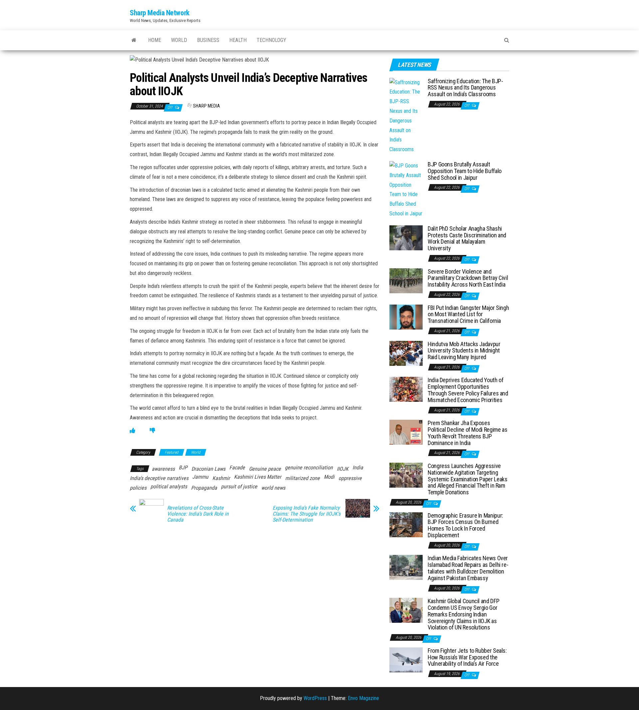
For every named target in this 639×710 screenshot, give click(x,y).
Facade (237, 467)
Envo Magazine (363, 698)
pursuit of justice (239, 486)
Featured (171, 452)
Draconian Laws (208, 469)
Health (238, 40)
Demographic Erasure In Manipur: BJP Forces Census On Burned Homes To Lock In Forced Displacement (465, 525)
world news (273, 488)
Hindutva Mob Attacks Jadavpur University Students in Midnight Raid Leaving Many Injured (464, 351)
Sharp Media (206, 106)
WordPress (315, 698)
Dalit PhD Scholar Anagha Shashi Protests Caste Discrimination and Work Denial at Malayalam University (467, 238)
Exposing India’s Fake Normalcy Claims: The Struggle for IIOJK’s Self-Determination (306, 514)
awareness (163, 469)
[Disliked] (152, 430)
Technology (271, 40)
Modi (329, 477)
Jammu (200, 477)
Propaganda (204, 488)
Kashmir (221, 478)
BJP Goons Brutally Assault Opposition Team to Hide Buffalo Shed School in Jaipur (465, 171)
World (179, 40)
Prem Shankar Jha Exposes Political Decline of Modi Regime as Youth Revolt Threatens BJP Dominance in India (467, 432)
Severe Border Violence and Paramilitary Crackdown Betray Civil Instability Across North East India (468, 278)
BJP (183, 467)
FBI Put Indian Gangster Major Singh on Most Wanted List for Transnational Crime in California (468, 314)
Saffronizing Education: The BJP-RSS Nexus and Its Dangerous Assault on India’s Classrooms (465, 88)
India (357, 467)
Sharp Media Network (159, 13)
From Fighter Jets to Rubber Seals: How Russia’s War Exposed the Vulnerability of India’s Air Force (467, 657)
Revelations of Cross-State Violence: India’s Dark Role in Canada (198, 514)
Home (154, 40)
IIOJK (342, 469)
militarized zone (302, 478)
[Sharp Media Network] (134, 40)
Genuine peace (265, 469)
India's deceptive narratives (159, 478)
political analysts (168, 486)
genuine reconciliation (309, 467)
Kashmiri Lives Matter (257, 477)
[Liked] (132, 430)
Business (208, 40)
